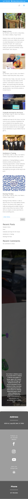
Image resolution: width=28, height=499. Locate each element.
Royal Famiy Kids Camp (13, 75)
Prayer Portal (17, 35)
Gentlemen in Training (9, 153)
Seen (4, 72)
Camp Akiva (21, 33)
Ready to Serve (7, 31)
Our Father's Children (8, 35)
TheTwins (6, 33)
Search (22, 219)
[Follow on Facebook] (13, 443)
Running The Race (8, 194)
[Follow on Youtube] (14, 459)
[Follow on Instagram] (13, 451)
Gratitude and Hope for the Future (13, 112)
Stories (21, 75)
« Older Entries (6, 217)
